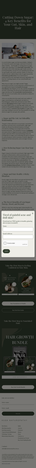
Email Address (7, 233)
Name (5, 226)
